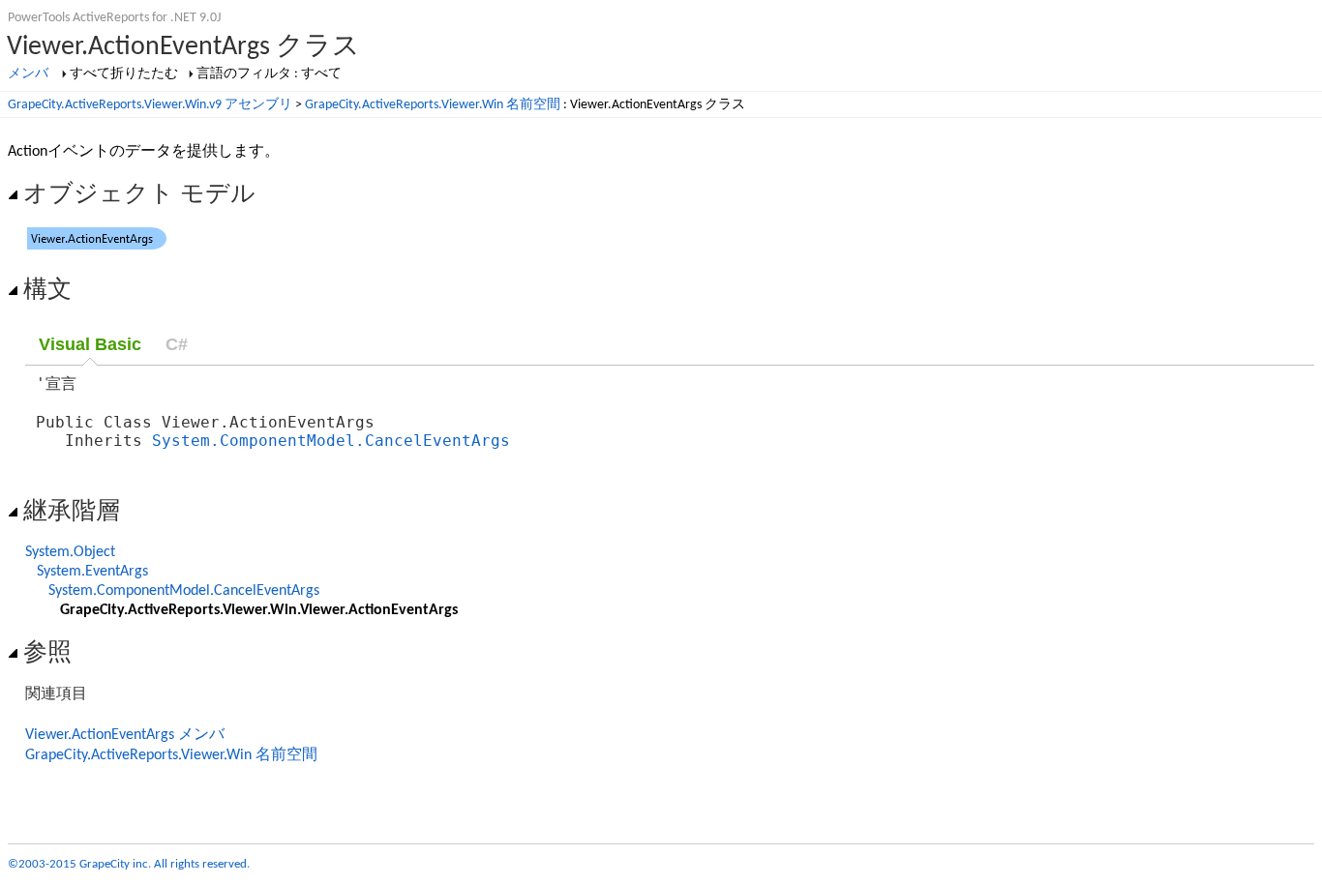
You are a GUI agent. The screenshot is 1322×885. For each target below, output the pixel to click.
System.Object (70, 552)
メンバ (28, 74)
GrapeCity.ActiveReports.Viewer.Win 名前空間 (432, 105)
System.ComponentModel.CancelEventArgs (331, 440)
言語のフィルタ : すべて (269, 74)
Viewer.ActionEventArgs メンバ (125, 735)
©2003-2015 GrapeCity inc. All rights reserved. (129, 864)
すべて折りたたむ (124, 74)
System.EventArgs (92, 571)
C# (176, 344)
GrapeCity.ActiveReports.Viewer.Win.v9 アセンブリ (150, 105)
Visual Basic (90, 344)
